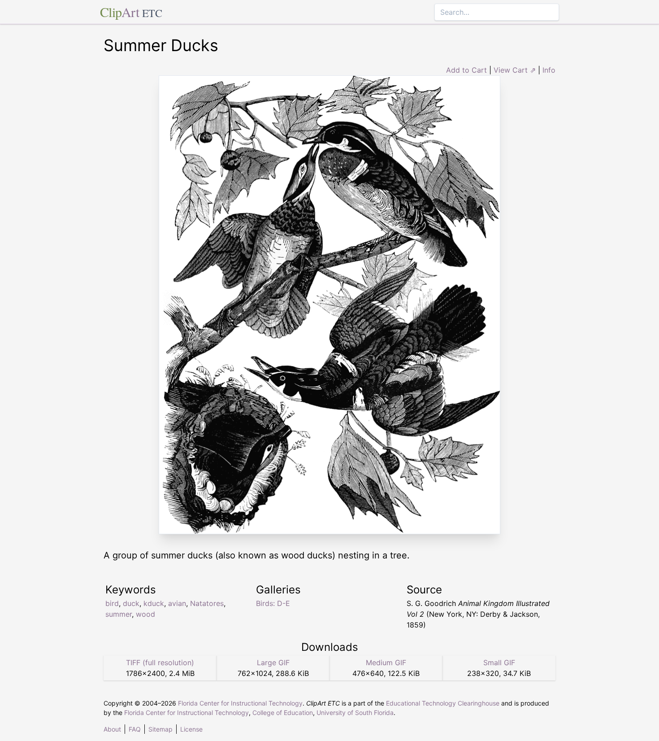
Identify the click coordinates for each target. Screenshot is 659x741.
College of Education (282, 712)
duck (131, 603)
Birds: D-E (273, 603)
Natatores (207, 603)
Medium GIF (386, 662)
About (112, 729)
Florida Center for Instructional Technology (240, 703)
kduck (153, 603)
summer (118, 614)
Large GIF (273, 662)
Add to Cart (466, 69)
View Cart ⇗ (515, 69)
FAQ (135, 729)
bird (112, 603)
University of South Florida (355, 712)
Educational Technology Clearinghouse (442, 703)
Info (548, 69)
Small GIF (499, 662)
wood (145, 614)
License (191, 729)
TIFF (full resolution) (160, 662)
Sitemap (160, 729)
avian (177, 603)
